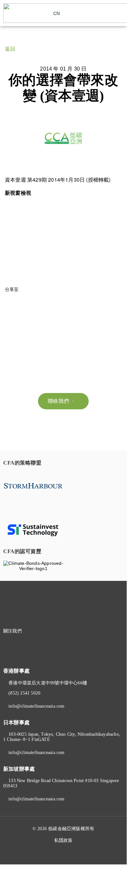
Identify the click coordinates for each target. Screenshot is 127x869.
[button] (118, 13)
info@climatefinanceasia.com (36, 706)
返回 (10, 49)
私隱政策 (63, 840)
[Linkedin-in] (46, 631)
